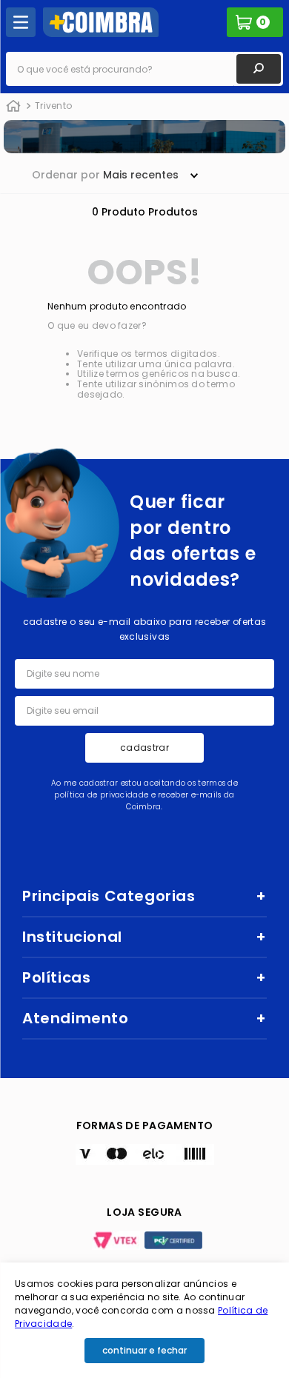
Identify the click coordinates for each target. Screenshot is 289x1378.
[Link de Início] (13, 106)
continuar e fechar (144, 1350)
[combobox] (144, 69)
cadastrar (144, 747)
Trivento (53, 105)
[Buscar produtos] (258, 69)
